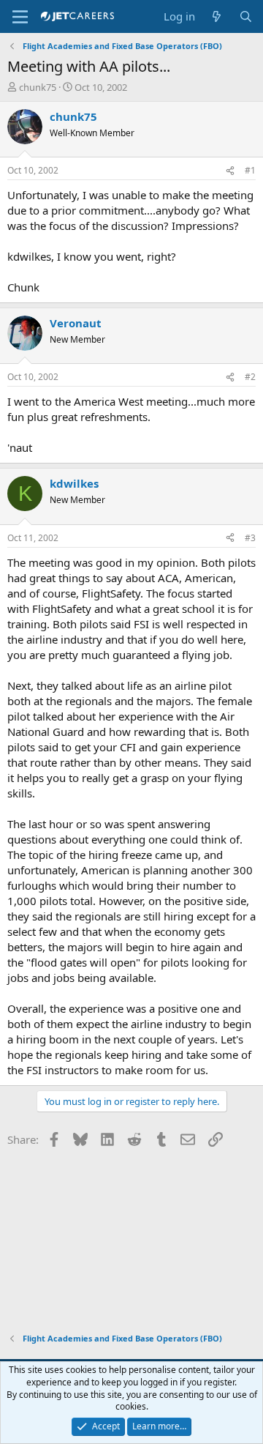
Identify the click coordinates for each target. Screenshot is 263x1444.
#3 (250, 538)
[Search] (246, 16)
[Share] (230, 171)
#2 (250, 377)
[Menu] (20, 16)
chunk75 (37, 87)
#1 (250, 170)
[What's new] (216, 16)
